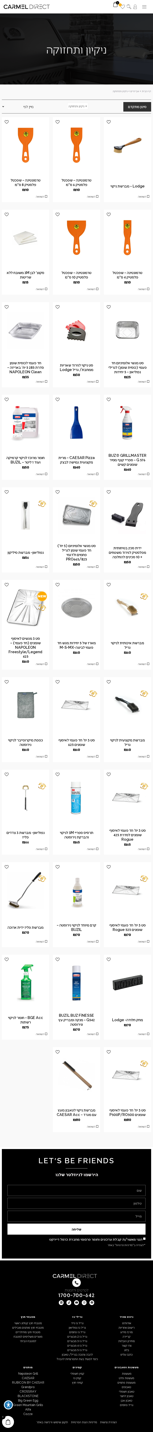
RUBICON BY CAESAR (28, 1382)
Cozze (28, 1414)
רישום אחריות (126, 1327)
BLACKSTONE (28, 1396)
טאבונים (126, 1387)
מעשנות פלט (126, 1378)
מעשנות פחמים (126, 1382)
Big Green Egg (28, 1400)
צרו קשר (127, 1345)
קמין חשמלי (77, 1373)
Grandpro (28, 1387)
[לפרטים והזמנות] (76, 1282)
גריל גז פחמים (77, 1332)
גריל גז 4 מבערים (77, 1345)
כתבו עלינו (126, 1354)
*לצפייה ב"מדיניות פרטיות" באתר (126, 1245)
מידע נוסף (127, 197)
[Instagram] (84, 1302)
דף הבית (146, 91)
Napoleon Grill (28, 1373)
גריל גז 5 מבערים (77, 1350)
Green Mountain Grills (28, 1405)
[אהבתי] (109, 122)
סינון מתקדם (137, 106)
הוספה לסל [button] (25, 290)
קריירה (126, 1336)
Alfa (28, 1409)
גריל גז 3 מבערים (77, 1341)
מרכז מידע (126, 1332)
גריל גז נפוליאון (77, 1327)
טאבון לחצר (126, 1396)
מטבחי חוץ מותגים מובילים (28, 1327)
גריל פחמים (126, 1405)
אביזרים (134, 91)
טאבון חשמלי (126, 1391)
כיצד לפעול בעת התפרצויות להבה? (77, 1359)
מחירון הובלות (126, 1341)
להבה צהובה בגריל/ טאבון (77, 1354)
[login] (135, 7)
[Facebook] (91, 1302)
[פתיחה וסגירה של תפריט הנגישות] (8, 1404)
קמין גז (77, 1378)
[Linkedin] (61, 1302)
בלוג (126, 1350)
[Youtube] (76, 1302)
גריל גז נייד (77, 1323)
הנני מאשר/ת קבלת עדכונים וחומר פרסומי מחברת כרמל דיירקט (96, 1239)
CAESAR (28, 1378)
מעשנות (126, 1373)
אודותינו (126, 1323)
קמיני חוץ (77, 1382)
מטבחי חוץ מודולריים (28, 1332)
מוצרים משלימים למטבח (28, 1336)
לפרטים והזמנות (76, 1290)
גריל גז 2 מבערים (77, 1336)
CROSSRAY (28, 1391)
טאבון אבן (126, 1400)
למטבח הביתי (28, 1341)
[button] (144, 7)
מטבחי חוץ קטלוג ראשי (28, 1323)
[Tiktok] (68, 1302)
